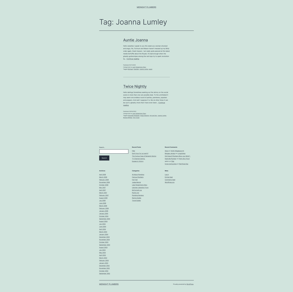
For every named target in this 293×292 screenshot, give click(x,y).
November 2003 (104, 239)
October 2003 (103, 242)
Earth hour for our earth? (140, 153)
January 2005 (103, 213)
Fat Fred (134, 180)
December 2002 (104, 265)
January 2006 (103, 211)
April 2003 (102, 255)
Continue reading (133, 59)
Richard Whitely (127, 117)
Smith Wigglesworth (177, 151)
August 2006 (103, 198)
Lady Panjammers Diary (139, 67)
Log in (167, 174)
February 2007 (104, 195)
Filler (133, 151)
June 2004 (102, 226)
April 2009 (102, 174)
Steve (166, 151)
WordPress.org (169, 182)
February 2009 (104, 180)
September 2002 (104, 273)
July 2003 (102, 250)
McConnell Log (137, 190)
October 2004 (103, 216)
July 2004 (102, 224)
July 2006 (102, 200)
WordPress (189, 284)
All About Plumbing (138, 174)
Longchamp (181, 153)
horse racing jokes (171, 164)
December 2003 (104, 237)
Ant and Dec (153, 115)
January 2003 (103, 263)
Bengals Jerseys (170, 153)
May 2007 (102, 187)
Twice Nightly (135, 86)
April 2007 (102, 190)
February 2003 (104, 260)
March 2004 (103, 232)
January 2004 (103, 234)
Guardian (136, 69)
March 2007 (103, 193)
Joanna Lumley (143, 69)
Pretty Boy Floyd (184, 159)
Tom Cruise (136, 117)
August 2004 (103, 221)
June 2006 (102, 203)
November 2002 (104, 268)
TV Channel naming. (138, 159)
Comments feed (170, 180)
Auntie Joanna (135, 40)
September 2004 (104, 219)
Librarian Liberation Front (140, 187)
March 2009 (103, 177)
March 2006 (103, 206)
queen (150, 69)
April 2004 (102, 229)
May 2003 (102, 252)
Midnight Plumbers (146, 7)
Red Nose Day (183, 164)
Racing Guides (136, 198)
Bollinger (130, 69)
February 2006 (104, 208)
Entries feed (169, 177)
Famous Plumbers (137, 177)
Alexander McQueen (134, 115)
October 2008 (103, 185)
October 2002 (103, 271)
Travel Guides (136, 200)
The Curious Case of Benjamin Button (144, 156)
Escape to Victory (137, 161)
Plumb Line (135, 193)
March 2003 (103, 258)
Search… (102, 147)
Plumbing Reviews (138, 195)
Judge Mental (136, 182)
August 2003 (103, 247)
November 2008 (104, 182)
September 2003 (104, 245)
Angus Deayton (144, 115)
